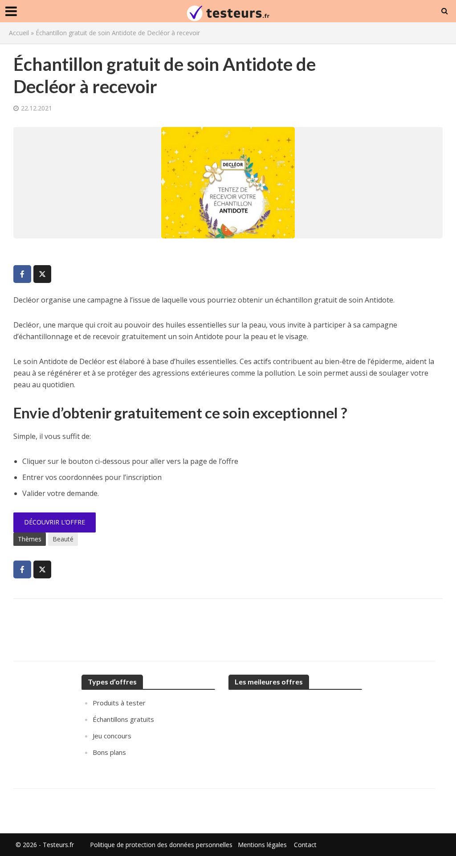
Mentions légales (262, 844)
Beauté (63, 539)
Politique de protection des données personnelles (161, 844)
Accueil (19, 33)
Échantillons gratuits (123, 719)
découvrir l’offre (54, 522)
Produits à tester (119, 702)
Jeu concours (112, 735)
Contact (305, 844)
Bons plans (109, 752)
